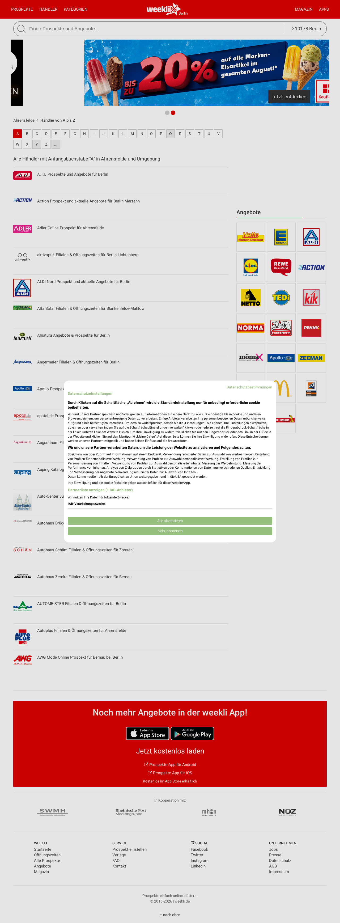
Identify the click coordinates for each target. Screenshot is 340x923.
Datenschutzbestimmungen (249, 387)
